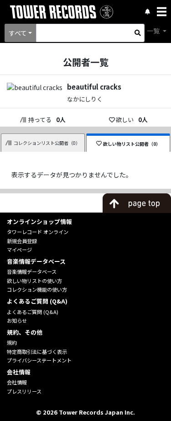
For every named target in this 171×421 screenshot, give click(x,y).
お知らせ (17, 320)
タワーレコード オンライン (37, 231)
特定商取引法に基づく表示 (37, 351)
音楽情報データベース (32, 271)
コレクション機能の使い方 (37, 289)
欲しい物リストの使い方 (34, 280)
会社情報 (17, 382)
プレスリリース (24, 391)
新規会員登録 (22, 241)
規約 (12, 342)
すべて (18, 32)
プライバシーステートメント (39, 360)
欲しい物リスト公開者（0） (132, 143)
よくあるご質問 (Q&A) (32, 311)
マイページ (19, 249)
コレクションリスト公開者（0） (47, 142)
